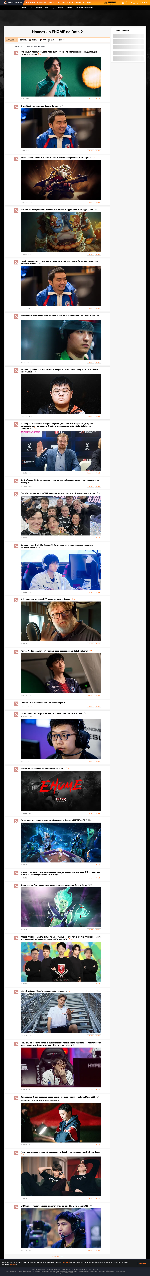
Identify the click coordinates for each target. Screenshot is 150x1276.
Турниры (61, 3)
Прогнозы (61, 7)
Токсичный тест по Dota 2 (84, 7)
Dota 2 (24, 7)
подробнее (66, 1262)
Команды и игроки (75, 3)
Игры (88, 3)
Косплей (70, 7)
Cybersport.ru (60, 1273)
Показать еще (57, 1256)
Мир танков (38, 7)
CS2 (30, 7)
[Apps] (123, 2)
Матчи (51, 3)
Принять (142, 1263)
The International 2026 (36, 3)
